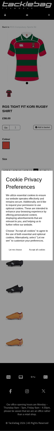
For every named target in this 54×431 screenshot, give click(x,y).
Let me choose (15, 250)
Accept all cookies (37, 250)
